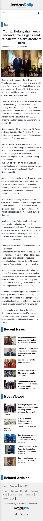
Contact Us (24, 486)
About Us (13, 486)
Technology (28, 494)
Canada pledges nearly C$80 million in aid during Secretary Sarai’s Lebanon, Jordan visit (28, 385)
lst (6, 24)
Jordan (5, 491)
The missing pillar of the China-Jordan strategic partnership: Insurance (27, 448)
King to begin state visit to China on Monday (27, 459)
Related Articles (17, 477)
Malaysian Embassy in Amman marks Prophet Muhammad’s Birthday (27, 340)
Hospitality (24, 491)
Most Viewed (14, 396)
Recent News (14, 329)
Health (5, 498)
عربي (12, 498)
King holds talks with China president (26, 361)
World (5, 494)
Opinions (13, 494)
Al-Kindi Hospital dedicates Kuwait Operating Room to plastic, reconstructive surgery (20, 423)
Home (5, 486)
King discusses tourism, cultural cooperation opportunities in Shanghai (28, 437)
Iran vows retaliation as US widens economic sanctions (27, 373)
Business (14, 491)
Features (34, 491)
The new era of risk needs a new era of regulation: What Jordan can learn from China (28, 352)
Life (20, 494)
